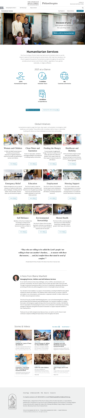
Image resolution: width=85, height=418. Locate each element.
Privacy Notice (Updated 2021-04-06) (48, 410)
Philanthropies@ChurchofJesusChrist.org (59, 397)
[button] (61, 11)
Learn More (13, 164)
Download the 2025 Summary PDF (50, 109)
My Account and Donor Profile (77, 4)
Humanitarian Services (7, 11)
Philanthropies (42, 3)
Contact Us (81, 2)
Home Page (26, 393)
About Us (46, 393)
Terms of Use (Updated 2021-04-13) (31, 410)
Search (83, 8)
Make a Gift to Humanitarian (64, 33)
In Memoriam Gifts (35, 393)
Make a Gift (80, 11)
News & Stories (70, 11)
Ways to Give (33, 7)
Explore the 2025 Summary (33, 109)
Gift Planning (23, 7)
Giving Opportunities (11, 7)
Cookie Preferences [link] (62, 410)
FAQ (42, 393)
